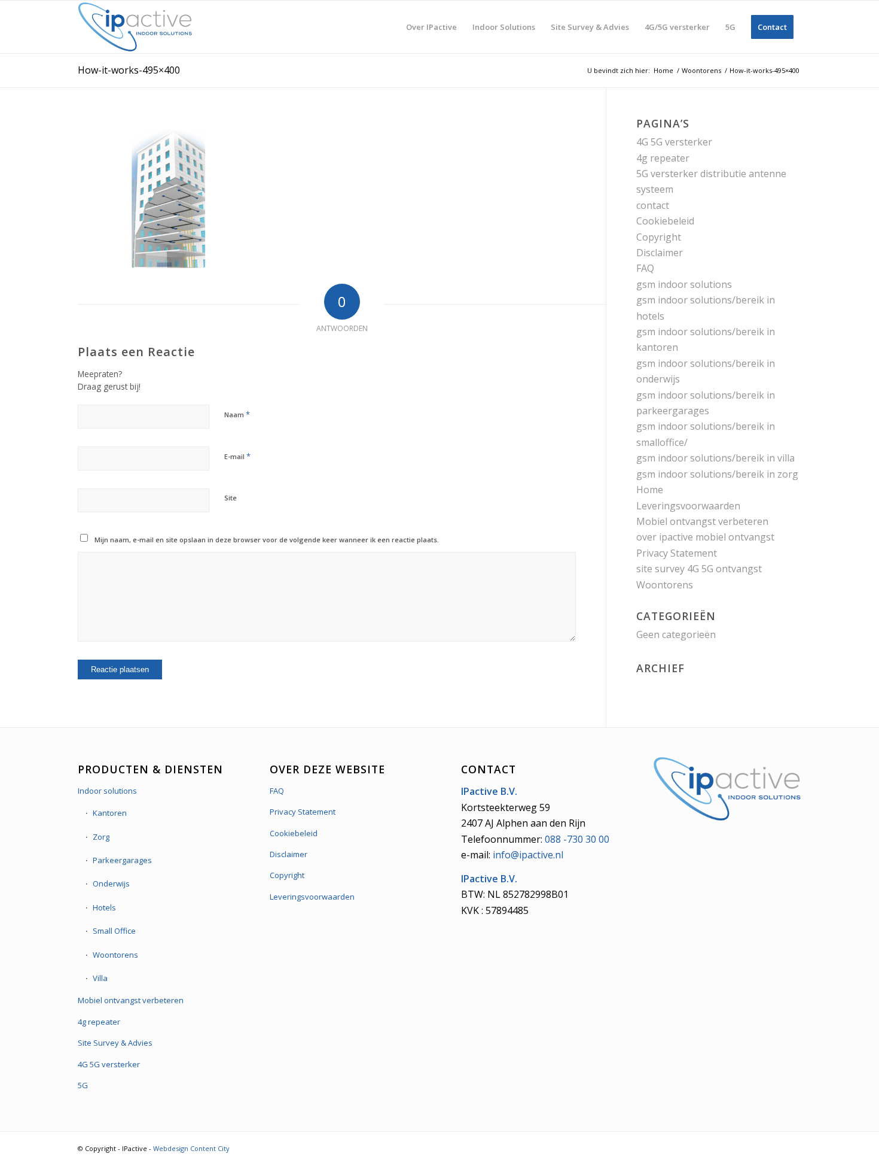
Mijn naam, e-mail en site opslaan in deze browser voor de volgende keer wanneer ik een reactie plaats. (266, 539)
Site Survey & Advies (115, 1042)
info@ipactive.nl (528, 854)
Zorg (101, 836)
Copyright (658, 237)
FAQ (645, 268)
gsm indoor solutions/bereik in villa (715, 457)
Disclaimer (659, 252)
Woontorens (664, 584)
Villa (100, 978)
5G (83, 1085)
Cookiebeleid (665, 220)
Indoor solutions (107, 790)
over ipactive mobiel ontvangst (705, 536)
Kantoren (110, 812)
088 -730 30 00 (577, 839)
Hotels (104, 907)
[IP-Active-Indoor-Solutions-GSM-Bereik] (135, 27)
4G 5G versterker (674, 141)
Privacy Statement (676, 553)
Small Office (114, 930)
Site (230, 497)
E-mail (237, 456)
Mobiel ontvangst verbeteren (702, 521)
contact (652, 205)
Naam (237, 414)
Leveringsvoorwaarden (688, 505)
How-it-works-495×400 (129, 70)
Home (649, 489)
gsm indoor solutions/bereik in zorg (717, 474)
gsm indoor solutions (684, 284)
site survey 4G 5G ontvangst (699, 568)
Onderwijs (111, 883)
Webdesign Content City (191, 1148)
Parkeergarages (122, 860)
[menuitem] (431, 27)
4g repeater (662, 158)
